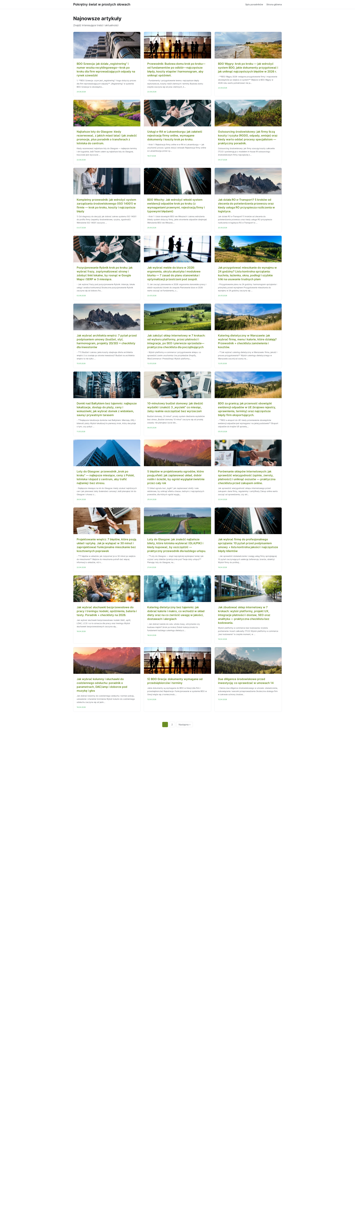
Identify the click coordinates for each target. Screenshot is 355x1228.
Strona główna (274, 4)
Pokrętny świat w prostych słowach (101, 4)
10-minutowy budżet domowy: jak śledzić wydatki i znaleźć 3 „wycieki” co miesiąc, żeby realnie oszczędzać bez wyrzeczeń (175, 407)
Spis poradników (254, 4)
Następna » (185, 724)
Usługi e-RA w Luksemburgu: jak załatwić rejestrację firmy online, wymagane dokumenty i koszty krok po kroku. (174, 135)
